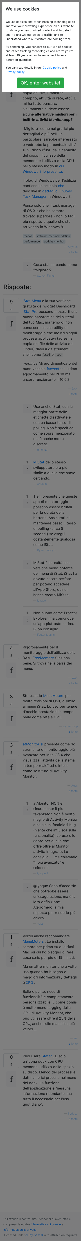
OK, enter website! (40, 83)
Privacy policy (15, 72)
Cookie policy (52, 67)
